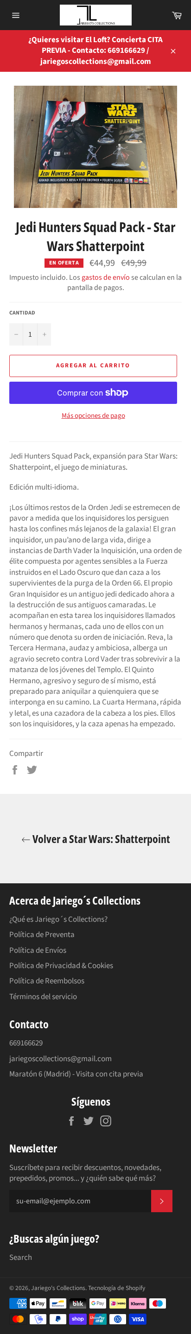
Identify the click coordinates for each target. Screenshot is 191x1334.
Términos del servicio (43, 996)
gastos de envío (106, 277)
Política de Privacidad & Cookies (61, 965)
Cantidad (22, 313)
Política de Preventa (42, 934)
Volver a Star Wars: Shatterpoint (100, 838)
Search (20, 1257)
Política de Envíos (37, 950)
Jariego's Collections (58, 1288)
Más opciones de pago (93, 416)
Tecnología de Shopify (116, 1288)
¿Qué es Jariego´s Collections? (58, 919)
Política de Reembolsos (46, 981)
